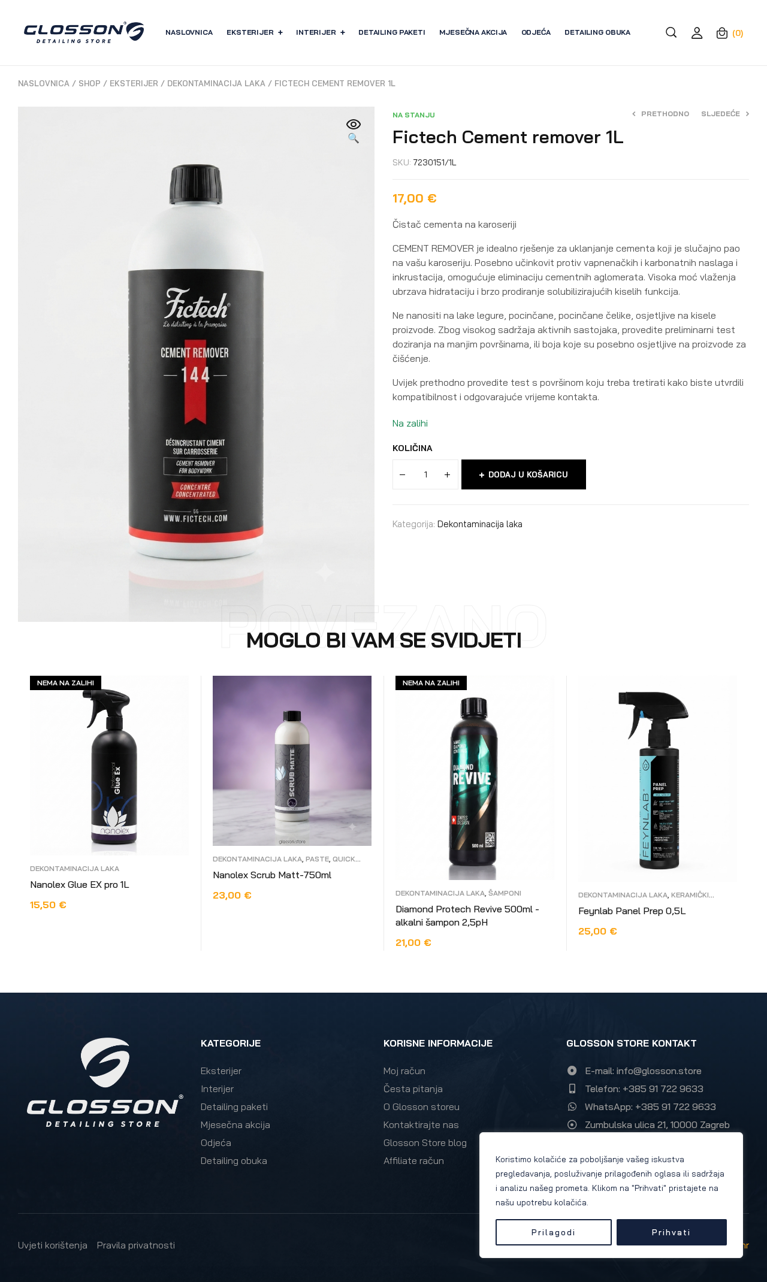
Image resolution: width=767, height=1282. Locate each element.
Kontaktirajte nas (421, 1124)
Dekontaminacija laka (216, 83)
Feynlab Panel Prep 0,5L (632, 911)
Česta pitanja (413, 1088)
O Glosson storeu (422, 1106)
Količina (412, 448)
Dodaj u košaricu (528, 474)
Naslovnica (44, 83)
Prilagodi (554, 1232)
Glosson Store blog (425, 1142)
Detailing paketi (234, 1106)
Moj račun (404, 1071)
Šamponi (504, 892)
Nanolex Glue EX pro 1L (79, 884)
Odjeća (216, 1142)
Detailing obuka (234, 1160)
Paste (317, 858)
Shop (89, 83)
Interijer (217, 1088)
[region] (611, 1195)
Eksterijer (134, 83)
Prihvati (671, 1232)
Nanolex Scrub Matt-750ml (272, 875)
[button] (354, 132)
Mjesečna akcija (235, 1124)
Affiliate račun (414, 1160)
